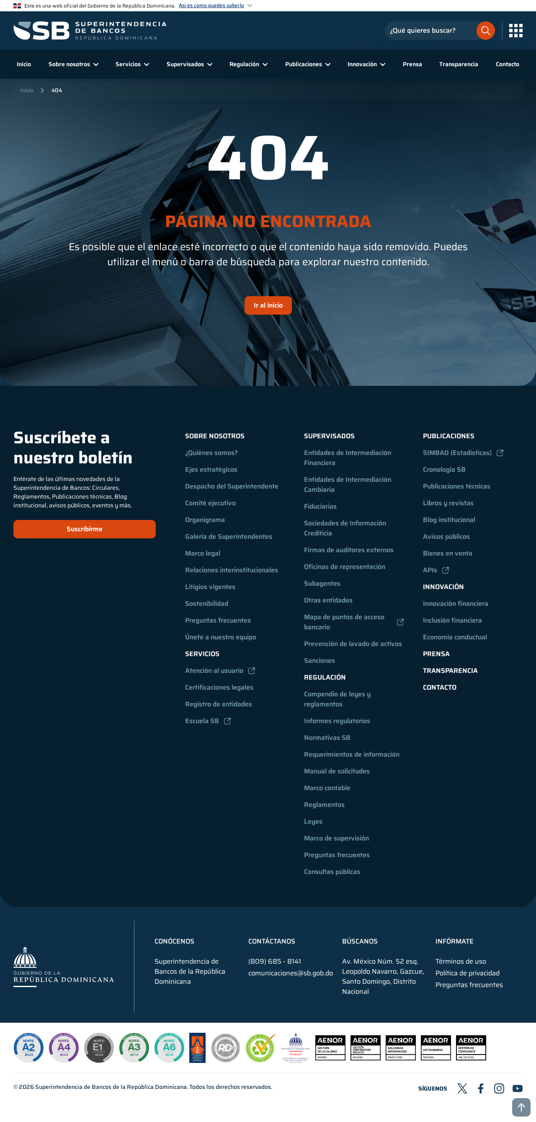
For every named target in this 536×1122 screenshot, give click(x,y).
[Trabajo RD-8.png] (296, 1060)
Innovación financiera (455, 603)
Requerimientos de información (351, 754)
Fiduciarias (320, 506)
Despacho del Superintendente (231, 486)
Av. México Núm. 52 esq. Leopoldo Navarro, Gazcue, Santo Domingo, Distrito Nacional (383, 977)
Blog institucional (449, 519)
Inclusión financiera (452, 620)
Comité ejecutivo (210, 503)
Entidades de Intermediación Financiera (348, 457)
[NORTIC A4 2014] (64, 1048)
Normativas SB (327, 737)
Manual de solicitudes (337, 771)
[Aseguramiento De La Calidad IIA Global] (197, 1060)
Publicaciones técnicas (456, 486)
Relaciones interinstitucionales (231, 570)
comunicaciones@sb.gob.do (290, 973)
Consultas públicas (332, 871)
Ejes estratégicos (211, 469)
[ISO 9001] (330, 1058)
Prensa (412, 64)
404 (57, 90)
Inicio (24, 64)
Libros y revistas (448, 503)
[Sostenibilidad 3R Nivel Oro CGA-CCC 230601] (261, 1060)
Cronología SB (444, 469)
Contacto (507, 64)
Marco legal (202, 553)
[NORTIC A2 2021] (28, 1048)
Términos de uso (461, 962)
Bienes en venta (447, 553)
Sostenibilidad (206, 603)
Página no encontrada (268, 221)
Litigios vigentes (210, 587)
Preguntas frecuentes (218, 620)
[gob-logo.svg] (63, 966)
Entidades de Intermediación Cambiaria (348, 484)
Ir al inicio (268, 305)
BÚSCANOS (360, 941)
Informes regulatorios (337, 721)
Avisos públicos (446, 536)
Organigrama (205, 519)
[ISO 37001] (436, 1058)
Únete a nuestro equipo (220, 637)
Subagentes (322, 583)
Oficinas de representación (344, 566)
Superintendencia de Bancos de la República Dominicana (111, 1086)
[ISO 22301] (365, 1058)
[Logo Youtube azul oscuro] (518, 1088)
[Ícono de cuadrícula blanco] (516, 30)
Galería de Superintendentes (228, 536)
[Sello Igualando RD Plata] (226, 1060)
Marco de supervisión (336, 838)
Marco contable (327, 788)
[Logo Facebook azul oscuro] (481, 1088)
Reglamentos (324, 804)
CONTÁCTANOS (271, 941)
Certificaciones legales (219, 687)
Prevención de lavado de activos (353, 644)
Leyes (313, 821)
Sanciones (319, 660)
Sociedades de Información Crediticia (346, 528)
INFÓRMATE (455, 941)
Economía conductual (455, 637)
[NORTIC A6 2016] (169, 1048)
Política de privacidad (468, 973)
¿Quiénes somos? (211, 452)
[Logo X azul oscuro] (462, 1088)
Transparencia (458, 64)
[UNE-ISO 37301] (471, 1058)
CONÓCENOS (174, 941)
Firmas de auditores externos (349, 550)
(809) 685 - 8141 (274, 961)
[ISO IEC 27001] (401, 1058)
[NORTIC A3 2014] (134, 1048)
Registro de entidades (218, 704)
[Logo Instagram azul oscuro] (499, 1088)
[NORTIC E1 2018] (99, 1048)
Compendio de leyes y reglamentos (338, 699)
